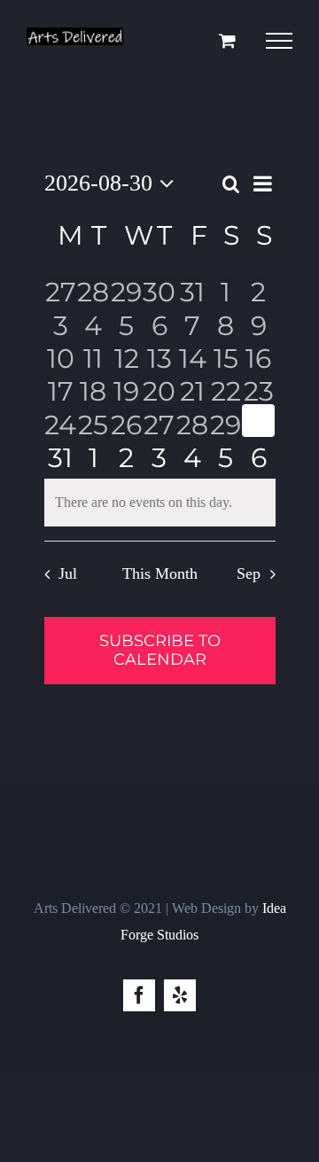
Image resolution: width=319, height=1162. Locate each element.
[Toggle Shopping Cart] (227, 40)
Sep (249, 573)
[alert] (160, 502)
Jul (67, 573)
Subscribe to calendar (160, 650)
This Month (160, 573)
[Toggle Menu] (279, 41)
